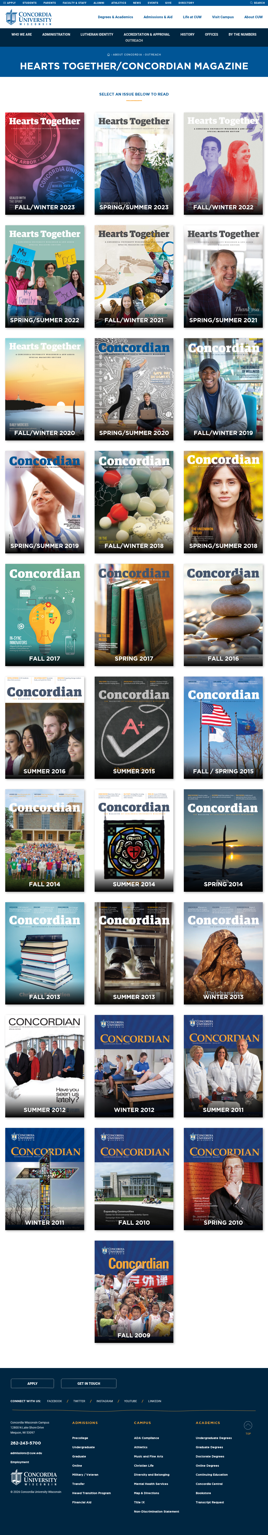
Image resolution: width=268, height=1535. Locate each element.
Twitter (79, 1401)
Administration (56, 34)
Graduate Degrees (209, 1447)
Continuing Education (212, 1474)
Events (153, 2)
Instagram (105, 1401)
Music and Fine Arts (148, 1456)
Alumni (99, 2)
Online (77, 1465)
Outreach (134, 41)
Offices (211, 34)
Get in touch (88, 1384)
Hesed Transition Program (91, 1493)
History (187, 34)
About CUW (253, 17)
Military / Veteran (85, 1474)
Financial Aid (81, 1502)
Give (168, 2)
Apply (11, 2)
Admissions (85, 1423)
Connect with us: (25, 1401)
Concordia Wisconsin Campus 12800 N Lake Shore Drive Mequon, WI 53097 (29, 1427)
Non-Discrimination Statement (156, 1511)
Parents (50, 2)
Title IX (139, 1502)
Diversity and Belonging (151, 1474)
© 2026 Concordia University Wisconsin (35, 1492)
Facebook (54, 1401)
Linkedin (154, 1401)
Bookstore (203, 1493)
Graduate (79, 1456)
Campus (142, 1423)
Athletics (118, 2)
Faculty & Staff (75, 2)
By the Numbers (242, 34)
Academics (208, 1423)
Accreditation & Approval (147, 34)
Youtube (130, 1401)
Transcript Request (210, 1502)
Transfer (78, 1484)
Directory (186, 2)
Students (30, 2)
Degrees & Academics (115, 17)
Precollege (80, 1438)
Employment (19, 1462)
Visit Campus (223, 17)
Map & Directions (146, 1493)
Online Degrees (207, 1465)
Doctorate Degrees (210, 1456)
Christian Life (144, 1465)
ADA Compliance (146, 1438)
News (137, 2)
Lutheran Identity (97, 34)
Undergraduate (83, 1447)
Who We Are (22, 34)
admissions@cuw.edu (26, 1453)
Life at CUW (192, 17)
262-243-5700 (25, 1443)
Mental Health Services (151, 1484)
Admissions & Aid (158, 17)
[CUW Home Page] (28, 17)
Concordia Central (209, 1484)
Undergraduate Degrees (214, 1438)
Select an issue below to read (134, 94)
